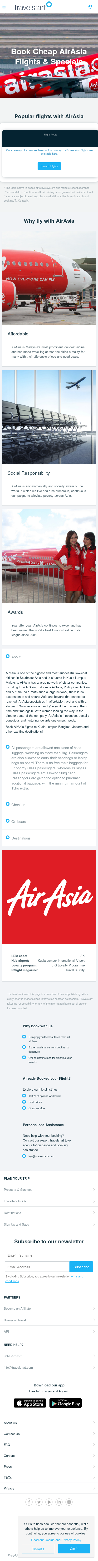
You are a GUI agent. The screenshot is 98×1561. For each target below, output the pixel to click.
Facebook (29, 1502)
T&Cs (8, 1477)
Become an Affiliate (17, 1308)
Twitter (39, 1502)
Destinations (12, 1212)
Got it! (74, 1548)
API (6, 1331)
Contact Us (12, 1433)
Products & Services (18, 1189)
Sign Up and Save (16, 1224)
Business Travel (15, 1320)
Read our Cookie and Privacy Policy (56, 1540)
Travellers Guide (15, 1201)
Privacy (9, 1488)
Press (8, 1466)
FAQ (7, 1444)
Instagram (69, 1502)
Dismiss (38, 1548)
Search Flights (49, 166)
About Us (10, 1423)
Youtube (49, 1502)
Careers (9, 1455)
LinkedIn (59, 1502)
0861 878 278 (13, 1355)
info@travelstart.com (18, 1367)
